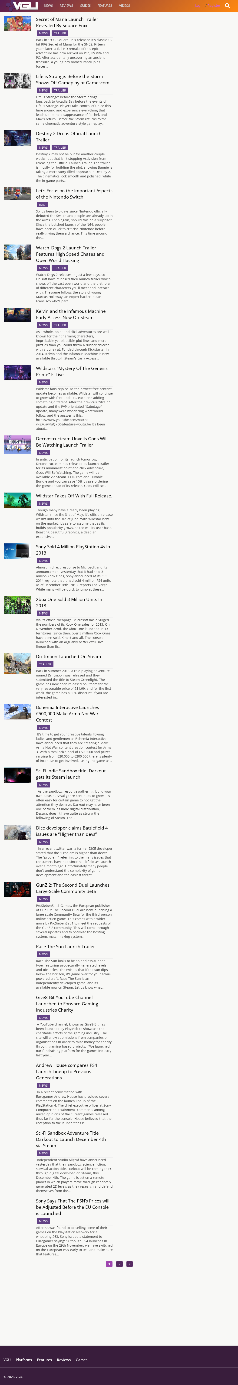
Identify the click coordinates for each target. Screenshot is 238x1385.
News (48, 5)
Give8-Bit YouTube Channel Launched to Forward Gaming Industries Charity (67, 1003)
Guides (85, 5)
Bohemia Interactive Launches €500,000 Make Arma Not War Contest (67, 713)
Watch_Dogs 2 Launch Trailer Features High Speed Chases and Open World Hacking (70, 254)
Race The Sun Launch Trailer (65, 946)
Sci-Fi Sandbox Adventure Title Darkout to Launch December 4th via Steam (71, 1139)
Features (105, 5)
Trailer (60, 33)
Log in (200, 5)
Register (214, 5)
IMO (42, 205)
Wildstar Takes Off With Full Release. (74, 496)
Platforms (24, 1359)
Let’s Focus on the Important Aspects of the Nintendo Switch (74, 193)
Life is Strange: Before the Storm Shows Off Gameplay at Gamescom (72, 79)
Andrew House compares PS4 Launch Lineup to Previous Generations (66, 1071)
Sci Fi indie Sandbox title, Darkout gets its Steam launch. (71, 774)
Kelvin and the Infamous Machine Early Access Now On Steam (71, 314)
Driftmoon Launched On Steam (68, 656)
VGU (7, 1359)
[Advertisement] (119, 1313)
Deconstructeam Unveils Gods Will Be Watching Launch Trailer (72, 441)
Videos (124, 5)
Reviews (66, 5)
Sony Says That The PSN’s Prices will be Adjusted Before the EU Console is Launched (72, 1207)
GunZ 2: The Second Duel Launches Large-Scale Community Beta (72, 888)
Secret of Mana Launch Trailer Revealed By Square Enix (67, 22)
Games (81, 1359)
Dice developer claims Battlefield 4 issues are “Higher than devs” (72, 831)
